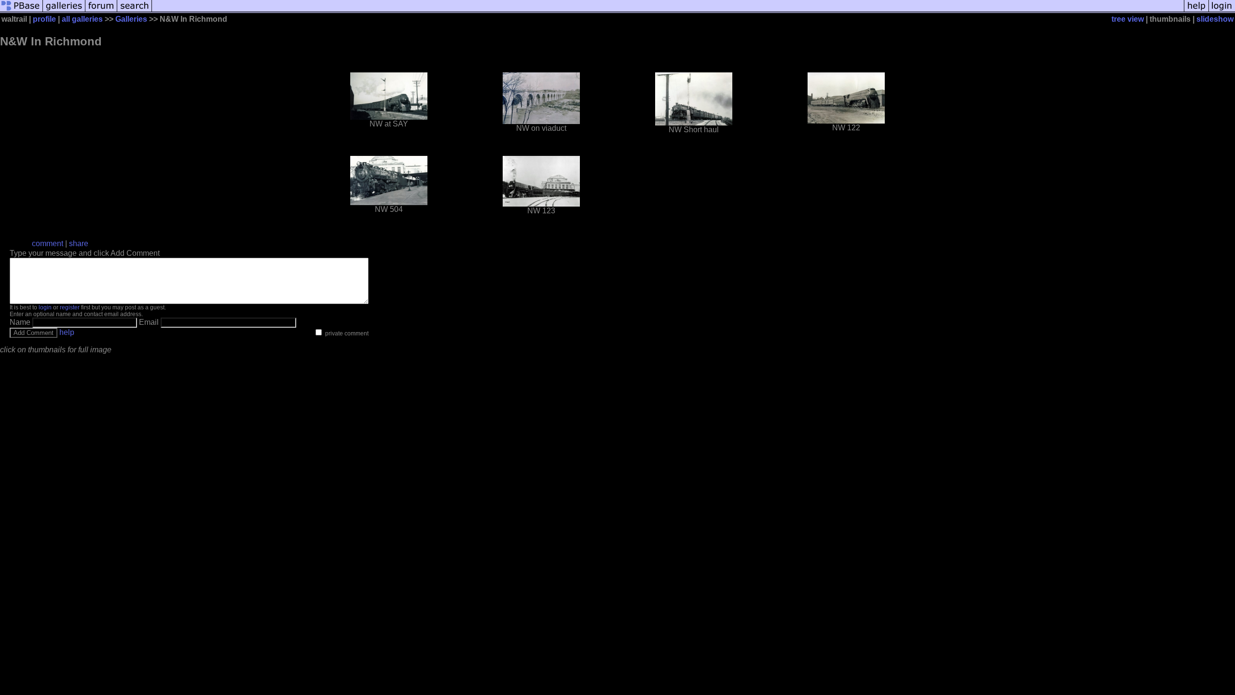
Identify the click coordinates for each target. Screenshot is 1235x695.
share (78, 243)
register (70, 307)
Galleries (131, 19)
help (66, 332)
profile (44, 19)
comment (47, 243)
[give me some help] (1196, 11)
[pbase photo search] (134, 11)
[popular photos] (668, 11)
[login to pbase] (1222, 11)
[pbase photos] (21, 11)
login (45, 307)
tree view (1128, 19)
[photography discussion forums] (101, 11)
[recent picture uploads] (64, 11)
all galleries (82, 19)
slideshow (1215, 19)
